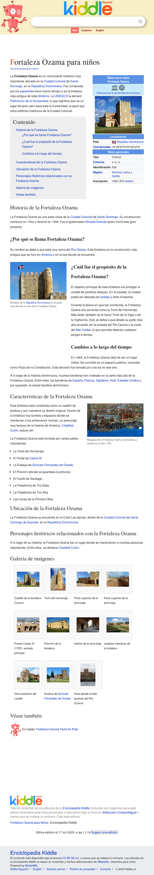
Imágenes (86, 30)
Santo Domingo (107, 217)
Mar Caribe (83, 330)
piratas (105, 297)
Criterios (98, 162)
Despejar (132, 21)
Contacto (105, 869)
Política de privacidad (82, 869)
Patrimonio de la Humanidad (29, 101)
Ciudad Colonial (55, 81)
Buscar (140, 21)
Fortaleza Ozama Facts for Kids (57, 729)
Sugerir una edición (104, 832)
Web (74, 30)
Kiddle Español (19, 869)
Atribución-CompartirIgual (119, 812)
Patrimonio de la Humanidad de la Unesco (118, 92)
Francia (89, 380)
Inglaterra (102, 380)
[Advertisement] (77, 45)
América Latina (121, 172)
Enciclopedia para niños (25, 68)
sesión (129, 181)
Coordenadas (102, 147)
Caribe (116, 176)
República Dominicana (130, 142)
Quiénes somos (55, 869)
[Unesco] (114, 87)
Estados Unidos (128, 380)
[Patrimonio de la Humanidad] (122, 87)
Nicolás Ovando (96, 222)
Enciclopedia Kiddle (76, 808)
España (77, 380)
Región (97, 172)
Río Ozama (78, 249)
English (100, 30)
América (43, 96)
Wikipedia (103, 862)
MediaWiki (31, 865)
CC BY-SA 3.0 (71, 858)
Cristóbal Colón (68, 547)
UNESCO (61, 96)
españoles (27, 91)
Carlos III (35, 458)
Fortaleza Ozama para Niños (29, 822)
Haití (113, 380)
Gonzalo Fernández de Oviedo (52, 465)
